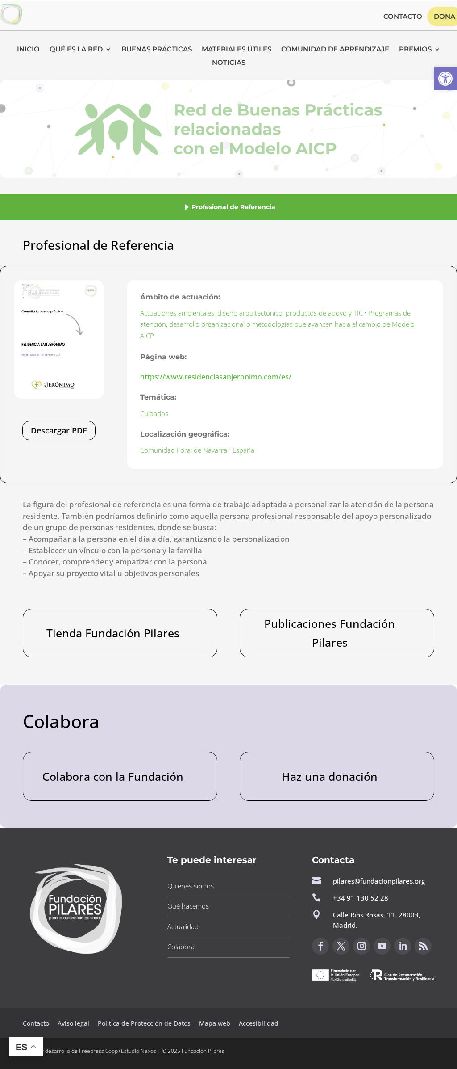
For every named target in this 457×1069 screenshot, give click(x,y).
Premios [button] (415, 49)
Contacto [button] (402, 17)
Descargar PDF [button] (59, 430)
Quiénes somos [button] (190, 885)
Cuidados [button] (154, 413)
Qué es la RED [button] (76, 49)
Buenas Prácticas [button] (156, 49)
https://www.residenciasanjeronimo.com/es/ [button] (215, 377)
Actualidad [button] (183, 926)
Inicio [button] (28, 49)
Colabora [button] (181, 946)
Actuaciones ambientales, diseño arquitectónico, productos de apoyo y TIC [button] (251, 312)
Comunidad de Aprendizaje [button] (335, 49)
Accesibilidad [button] (258, 1023)
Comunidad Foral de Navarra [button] (183, 450)
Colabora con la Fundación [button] (112, 776)
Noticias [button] (228, 63)
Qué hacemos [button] (188, 905)
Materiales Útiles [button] (236, 49)
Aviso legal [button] (74, 1023)
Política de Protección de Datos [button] (145, 1023)
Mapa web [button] (214, 1023)
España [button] (243, 450)
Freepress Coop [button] (98, 1051)
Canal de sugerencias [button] (355, 1000)
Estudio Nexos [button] (138, 1051)
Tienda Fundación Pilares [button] (112, 632)
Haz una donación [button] (330, 776)
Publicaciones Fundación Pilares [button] (329, 633)
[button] (445, 78)
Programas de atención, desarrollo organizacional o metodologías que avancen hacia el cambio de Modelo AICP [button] (277, 324)
